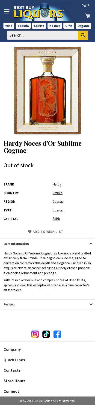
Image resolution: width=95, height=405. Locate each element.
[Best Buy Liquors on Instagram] (35, 334)
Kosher (54, 26)
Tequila (23, 26)
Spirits (39, 26)
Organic (83, 26)
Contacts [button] (12, 370)
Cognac (58, 201)
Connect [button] (11, 391)
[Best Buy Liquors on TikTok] (46, 334)
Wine (8, 26)
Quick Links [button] (14, 359)
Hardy (57, 184)
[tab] (47, 243)
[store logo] (43, 12)
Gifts (68, 26)
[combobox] (47, 35)
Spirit (56, 219)
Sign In (86, 5)
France (57, 193)
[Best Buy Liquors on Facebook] (57, 334)
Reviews (9, 304)
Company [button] (12, 349)
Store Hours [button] (14, 380)
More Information (16, 244)
